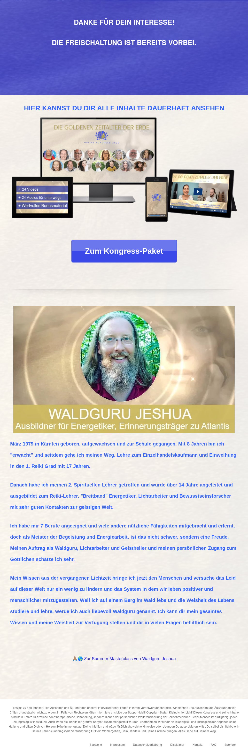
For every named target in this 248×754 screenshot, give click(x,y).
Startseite (96, 744)
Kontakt (197, 744)
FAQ (213, 744)
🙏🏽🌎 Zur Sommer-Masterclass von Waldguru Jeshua (124, 658)
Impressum (117, 744)
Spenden (231, 744)
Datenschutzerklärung (147, 744)
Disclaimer (177, 744)
